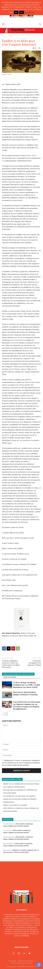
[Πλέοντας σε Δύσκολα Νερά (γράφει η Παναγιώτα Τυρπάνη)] (7, 694)
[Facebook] (4, 648)
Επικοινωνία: (14, 940)
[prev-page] (3, 714)
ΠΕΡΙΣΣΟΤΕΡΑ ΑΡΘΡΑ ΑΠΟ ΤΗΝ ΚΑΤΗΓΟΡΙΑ (18, 674)
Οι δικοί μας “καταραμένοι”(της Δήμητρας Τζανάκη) (34, 663)
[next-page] (6, 714)
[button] (3, 24)
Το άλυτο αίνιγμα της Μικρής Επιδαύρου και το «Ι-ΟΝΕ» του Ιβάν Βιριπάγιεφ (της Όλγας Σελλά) (26, 685)
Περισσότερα (24, 936)
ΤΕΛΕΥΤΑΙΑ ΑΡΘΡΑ (9, 677)
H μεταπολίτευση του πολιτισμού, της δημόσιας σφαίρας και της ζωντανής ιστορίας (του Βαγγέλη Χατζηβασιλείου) (19, 799)
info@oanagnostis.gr (26, 940)
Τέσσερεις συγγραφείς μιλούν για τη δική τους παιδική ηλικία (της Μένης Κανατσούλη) (11, 664)
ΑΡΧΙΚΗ (4, 36)
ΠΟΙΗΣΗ (10, 36)
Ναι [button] (16, 12)
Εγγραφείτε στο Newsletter (25, 961)
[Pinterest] (13, 648)
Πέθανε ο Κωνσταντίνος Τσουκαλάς (15, 805)
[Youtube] (30, 953)
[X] (9, 648)
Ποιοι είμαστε (12, 961)
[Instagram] (19, 953)
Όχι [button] (21, 12)
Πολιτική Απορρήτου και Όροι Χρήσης (21, 963)
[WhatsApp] (18, 648)
